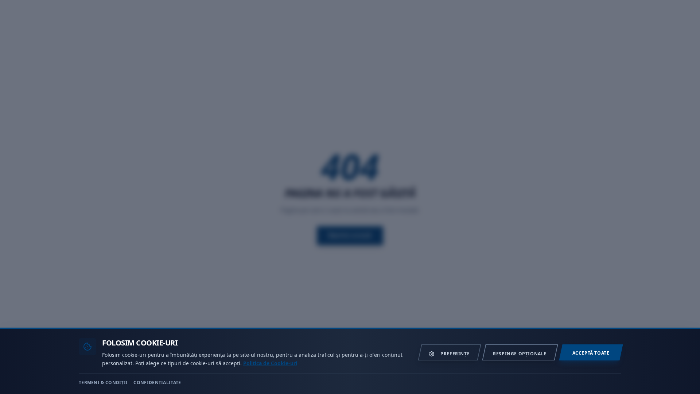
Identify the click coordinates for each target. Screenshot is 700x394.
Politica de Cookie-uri (270, 362)
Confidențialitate (157, 382)
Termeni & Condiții (103, 382)
